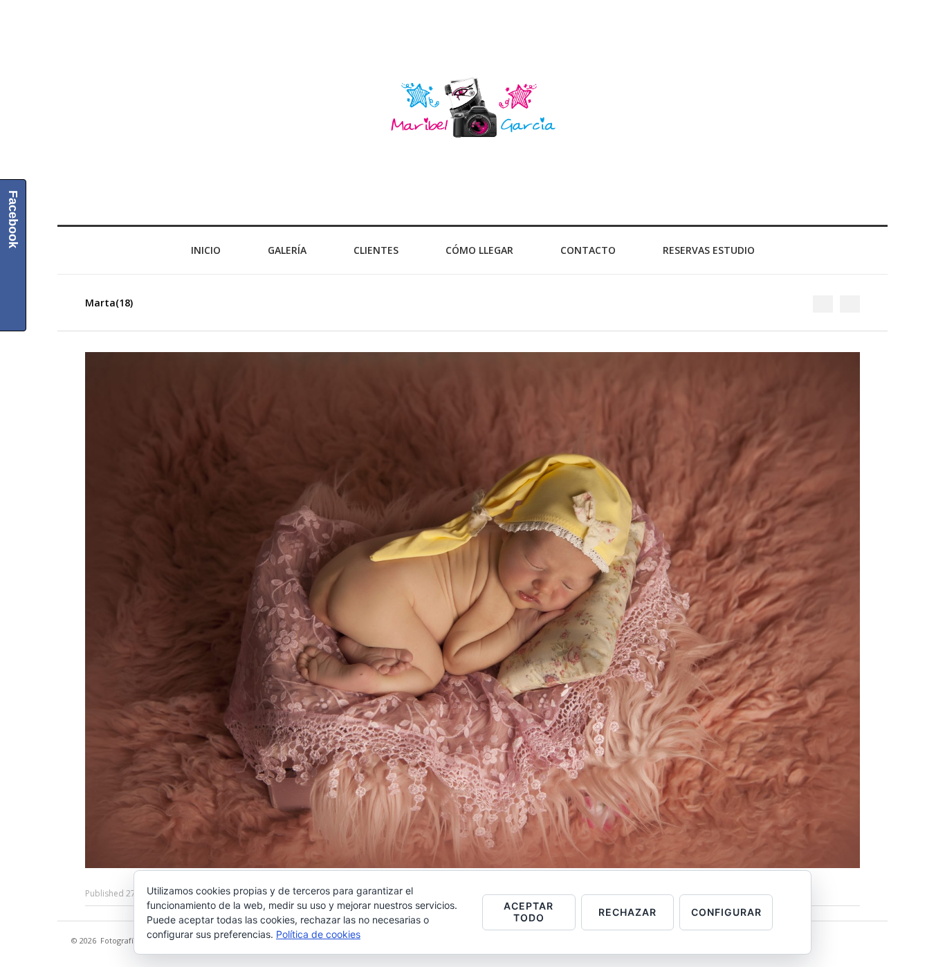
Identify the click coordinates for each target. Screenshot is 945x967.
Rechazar (627, 912)
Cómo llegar (479, 250)
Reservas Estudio (709, 250)
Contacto (588, 250)
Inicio (206, 250)
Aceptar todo (528, 911)
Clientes (376, 250)
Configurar (726, 912)
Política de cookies (318, 934)
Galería (287, 250)
